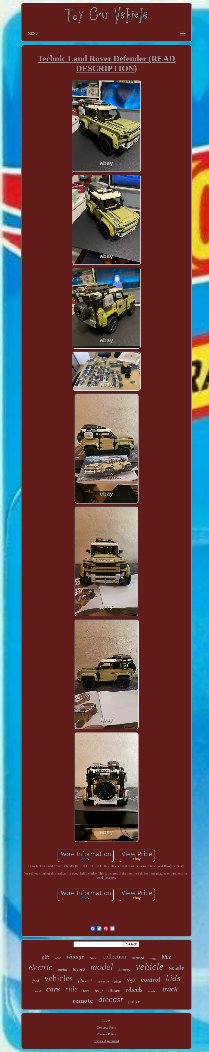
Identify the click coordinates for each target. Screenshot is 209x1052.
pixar (117, 981)
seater (152, 991)
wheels (134, 989)
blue (166, 957)
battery (124, 969)
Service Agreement (106, 1041)
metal (62, 969)
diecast (110, 999)
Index (106, 1021)
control (150, 979)
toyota (79, 969)
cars (53, 988)
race (93, 957)
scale (177, 968)
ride (71, 989)
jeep (99, 990)
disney (114, 990)
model (101, 967)
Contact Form (106, 1027)
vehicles (58, 978)
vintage (75, 956)
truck (170, 989)
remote (82, 1000)
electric (40, 967)
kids (173, 978)
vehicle (150, 966)
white (152, 958)
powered (103, 981)
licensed (138, 958)
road (38, 991)
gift (45, 957)
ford (35, 981)
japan (57, 958)
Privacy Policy (106, 1034)
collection (114, 956)
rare (86, 991)
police (134, 1001)
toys (131, 980)
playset (85, 980)
